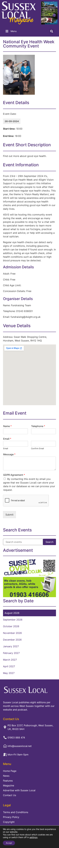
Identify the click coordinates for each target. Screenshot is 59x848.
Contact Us (9, 795)
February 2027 (11, 653)
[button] (51, 31)
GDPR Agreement (14, 474)
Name (7, 426)
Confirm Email (37, 448)
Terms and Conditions (15, 812)
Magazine (8, 785)
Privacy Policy (11, 817)
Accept (9, 843)
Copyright (9, 821)
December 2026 (12, 639)
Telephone (38, 426)
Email (7, 438)
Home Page (9, 770)
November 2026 (12, 632)
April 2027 (9, 666)
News (6, 775)
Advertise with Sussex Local (19, 790)
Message (9, 454)
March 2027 (10, 659)
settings (33, 837)
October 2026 (11, 626)
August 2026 (12, 612)
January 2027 (11, 646)
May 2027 (9, 673)
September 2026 (12, 619)
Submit (9, 514)
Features (8, 780)
